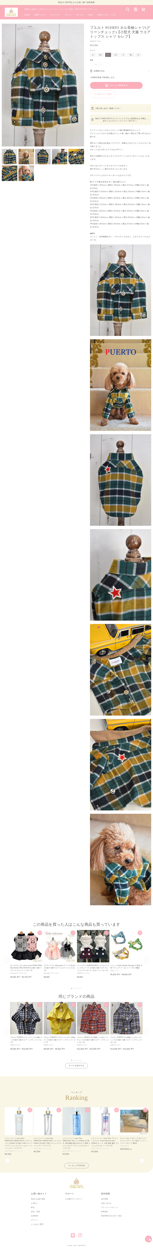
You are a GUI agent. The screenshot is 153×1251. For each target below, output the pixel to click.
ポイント (34, 1220)
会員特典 (34, 1216)
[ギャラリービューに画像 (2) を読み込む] (26, 156)
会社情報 (104, 1199)
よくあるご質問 (37, 1224)
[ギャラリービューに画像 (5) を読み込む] (76, 156)
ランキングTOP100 (76, 1166)
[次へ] (146, 960)
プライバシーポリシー (109, 1207)
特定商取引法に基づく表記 (111, 1216)
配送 (33, 1207)
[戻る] (6, 960)
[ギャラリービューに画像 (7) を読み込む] (26, 173)
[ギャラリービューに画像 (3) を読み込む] (43, 156)
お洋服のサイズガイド (74, 1199)
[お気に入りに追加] (40, 933)
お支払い (34, 1203)
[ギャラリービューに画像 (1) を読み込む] (9, 156)
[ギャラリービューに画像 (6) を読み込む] (9, 173)
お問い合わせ (106, 1203)
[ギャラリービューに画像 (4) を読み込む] (59, 156)
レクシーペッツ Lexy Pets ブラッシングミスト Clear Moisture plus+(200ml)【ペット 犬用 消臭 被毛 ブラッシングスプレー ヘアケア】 (105, 1142)
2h (116, 55)
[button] (68, 15)
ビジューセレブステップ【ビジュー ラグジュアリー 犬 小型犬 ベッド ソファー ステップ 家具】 (133, 1140)
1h (101, 55)
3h (132, 55)
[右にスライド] (142, 1160)
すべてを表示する (76, 1066)
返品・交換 (35, 1212)
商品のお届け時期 (38, 1199)
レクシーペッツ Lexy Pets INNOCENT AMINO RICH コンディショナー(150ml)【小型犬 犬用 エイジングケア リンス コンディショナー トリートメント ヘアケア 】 (19, 1143)
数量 (91, 60)
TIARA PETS (81, 1245)
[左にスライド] (7, 1160)
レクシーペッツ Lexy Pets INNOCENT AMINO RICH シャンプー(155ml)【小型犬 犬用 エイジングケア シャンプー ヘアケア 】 (48, 1142)
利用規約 (104, 1212)
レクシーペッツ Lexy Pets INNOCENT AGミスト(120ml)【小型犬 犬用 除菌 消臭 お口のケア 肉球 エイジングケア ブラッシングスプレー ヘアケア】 (76, 1143)
